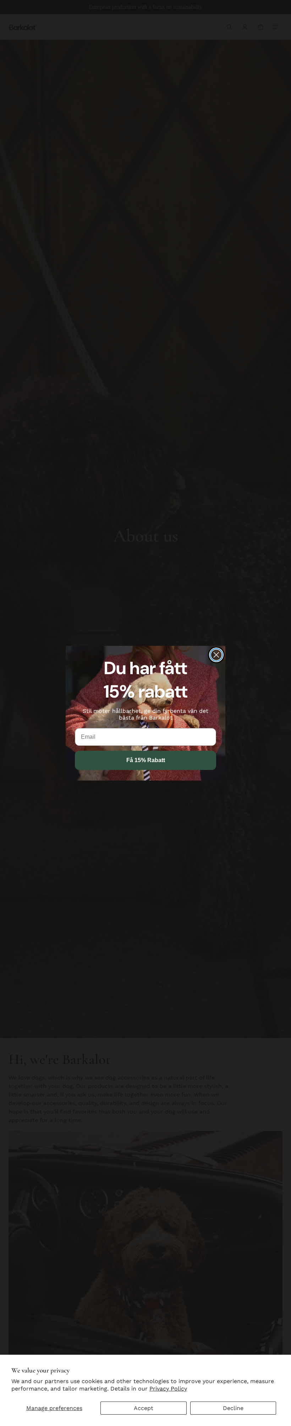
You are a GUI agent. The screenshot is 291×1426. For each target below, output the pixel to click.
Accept (143, 1408)
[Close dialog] (216, 655)
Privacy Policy (168, 1388)
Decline (233, 1408)
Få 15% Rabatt (145, 760)
